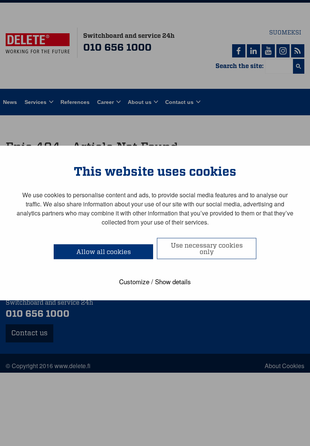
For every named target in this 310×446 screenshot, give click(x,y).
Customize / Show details (155, 281)
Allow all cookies (103, 252)
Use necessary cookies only (207, 248)
